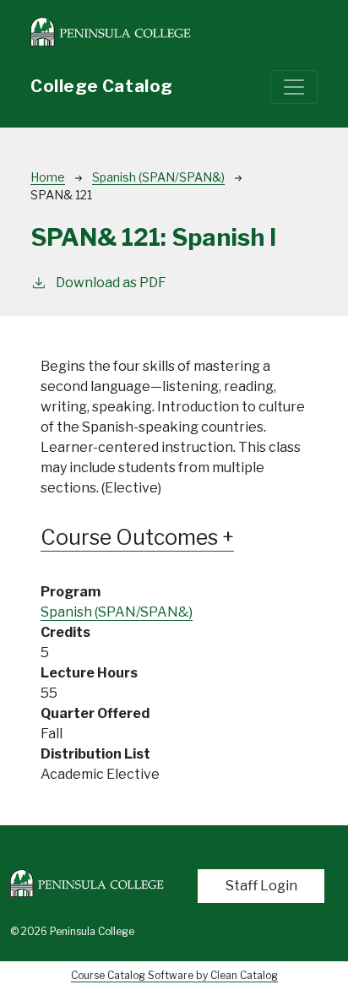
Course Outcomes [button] (131, 537)
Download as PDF (111, 283)
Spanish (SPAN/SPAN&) (158, 177)
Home (47, 177)
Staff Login (261, 886)
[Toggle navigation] (294, 87)
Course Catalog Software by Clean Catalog (174, 975)
